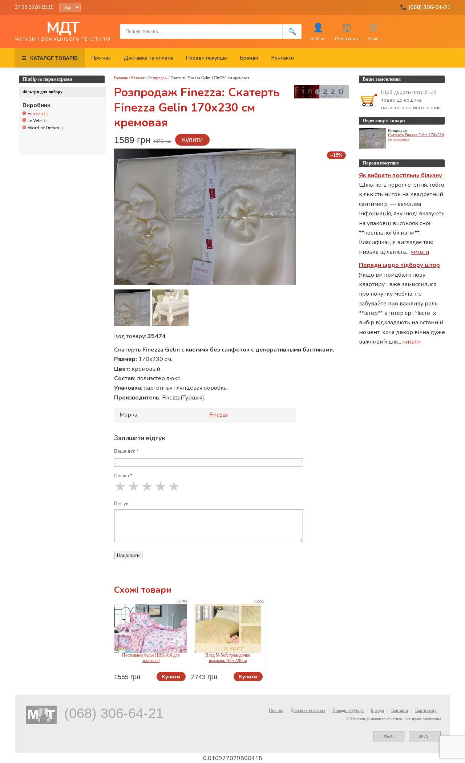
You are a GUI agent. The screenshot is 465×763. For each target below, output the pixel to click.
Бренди (249, 57)
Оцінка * (123, 475)
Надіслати (128, 555)
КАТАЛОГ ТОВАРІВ (50, 58)
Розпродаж (157, 78)
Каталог (138, 78)
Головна (121, 78)
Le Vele (37, 120)
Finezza (38, 114)
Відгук (121, 503)
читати (420, 252)
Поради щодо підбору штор (399, 265)
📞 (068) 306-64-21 (425, 7)
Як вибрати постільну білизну (400, 175)
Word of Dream (46, 128)
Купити (192, 139)
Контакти (282, 57)
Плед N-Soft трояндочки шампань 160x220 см (227, 658)
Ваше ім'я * (126, 451)
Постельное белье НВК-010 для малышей (151, 658)
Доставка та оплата (148, 57)
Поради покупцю (206, 57)
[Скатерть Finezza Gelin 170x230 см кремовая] (132, 307)
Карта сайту (426, 710)
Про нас (101, 57)
